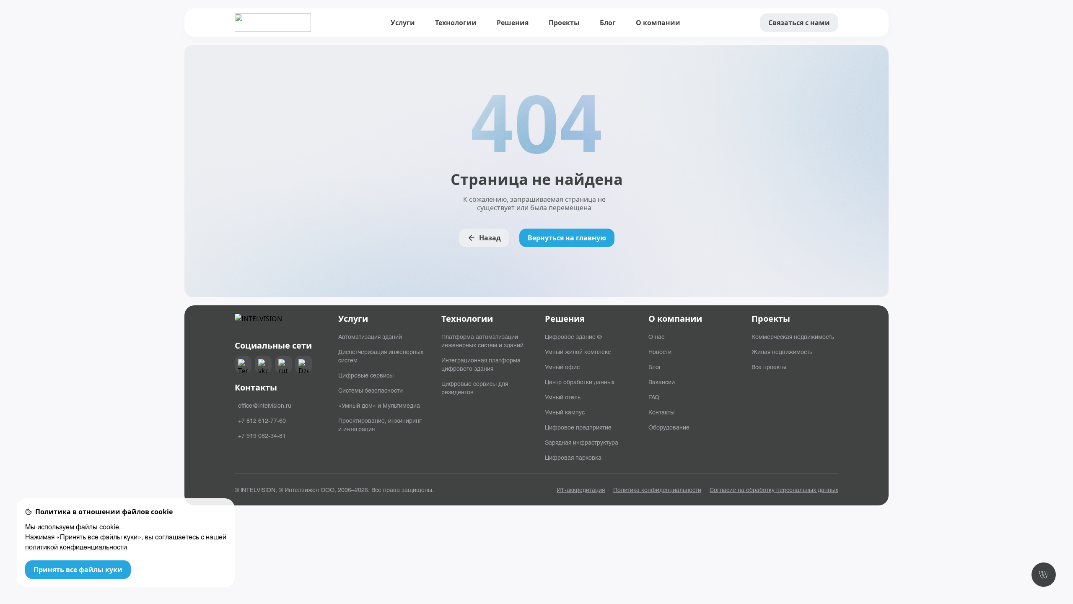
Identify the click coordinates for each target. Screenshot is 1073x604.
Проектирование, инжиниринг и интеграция (380, 424)
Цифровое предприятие (578, 427)
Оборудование (668, 427)
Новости (659, 351)
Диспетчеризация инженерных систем (380, 356)
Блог (608, 22)
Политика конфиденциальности (657, 489)
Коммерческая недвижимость (793, 336)
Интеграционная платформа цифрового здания (481, 364)
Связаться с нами (799, 22)
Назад (490, 237)
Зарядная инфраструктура (581, 442)
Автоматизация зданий (370, 336)
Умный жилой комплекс (578, 351)
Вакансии (661, 381)
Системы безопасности (370, 390)
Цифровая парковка (573, 457)
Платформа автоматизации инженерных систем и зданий (482, 341)
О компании (658, 22)
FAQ (653, 397)
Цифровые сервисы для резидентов (474, 388)
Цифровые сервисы (366, 375)
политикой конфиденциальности (76, 546)
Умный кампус (565, 412)
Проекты (564, 22)
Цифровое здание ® (573, 336)
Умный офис (562, 366)
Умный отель (563, 397)
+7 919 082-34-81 (262, 435)
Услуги (403, 22)
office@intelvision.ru (264, 405)
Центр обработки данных (579, 381)
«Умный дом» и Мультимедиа (379, 405)
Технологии (456, 22)
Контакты (661, 412)
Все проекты (769, 366)
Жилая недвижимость (782, 351)
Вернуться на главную (567, 237)
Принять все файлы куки (78, 569)
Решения (513, 22)
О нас (656, 336)
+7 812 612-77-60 (262, 420)
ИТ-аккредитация (581, 489)
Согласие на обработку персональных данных (774, 489)
